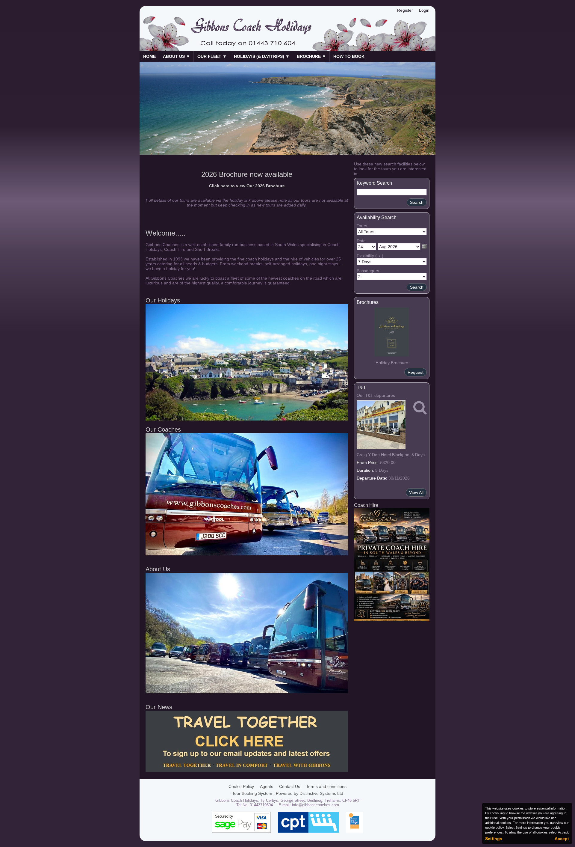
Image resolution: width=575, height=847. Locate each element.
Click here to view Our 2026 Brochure (247, 185)
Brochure (311, 56)
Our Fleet (212, 56)
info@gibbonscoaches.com (315, 805)
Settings (493, 838)
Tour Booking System (252, 793)
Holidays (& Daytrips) (262, 56)
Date (361, 240)
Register (405, 10)
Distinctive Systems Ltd (321, 793)
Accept (562, 838)
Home (149, 56)
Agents (266, 786)
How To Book (348, 56)
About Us (176, 56)
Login (424, 10)
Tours (362, 225)
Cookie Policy (241, 786)
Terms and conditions (326, 786)
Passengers (368, 270)
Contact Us (289, 786)
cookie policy (494, 827)
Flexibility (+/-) (370, 255)
